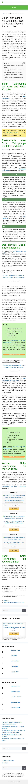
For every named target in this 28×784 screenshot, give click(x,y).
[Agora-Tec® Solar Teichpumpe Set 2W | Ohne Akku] (14, 624)
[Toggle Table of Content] (23, 63)
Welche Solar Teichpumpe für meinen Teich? (13, 75)
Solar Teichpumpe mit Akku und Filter (14, 602)
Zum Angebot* (14, 508)
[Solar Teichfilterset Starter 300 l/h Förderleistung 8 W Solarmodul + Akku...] (14, 277)
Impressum (5, 762)
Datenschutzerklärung (8, 760)
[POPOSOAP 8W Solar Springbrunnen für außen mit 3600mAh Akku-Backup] (14, 497)
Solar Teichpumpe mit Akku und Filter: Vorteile (13, 66)
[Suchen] (24, 610)
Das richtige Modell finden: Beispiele (13, 72)
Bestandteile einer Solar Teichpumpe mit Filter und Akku (14, 69)
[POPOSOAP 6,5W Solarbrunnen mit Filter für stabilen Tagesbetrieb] (14, 539)
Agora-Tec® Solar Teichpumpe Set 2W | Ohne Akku (14, 628)
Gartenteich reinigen (12, 132)
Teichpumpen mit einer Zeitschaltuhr (14, 486)
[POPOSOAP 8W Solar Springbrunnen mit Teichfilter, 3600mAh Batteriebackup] (14, 518)
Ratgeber (6, 600)
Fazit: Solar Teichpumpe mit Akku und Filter (13, 78)
